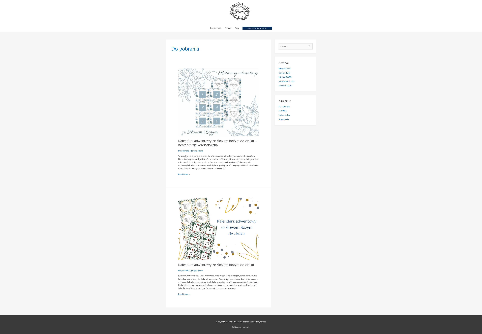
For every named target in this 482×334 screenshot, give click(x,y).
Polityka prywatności (241, 327)
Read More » (184, 174)
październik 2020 (286, 81)
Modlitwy (283, 110)
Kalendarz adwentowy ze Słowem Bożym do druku (216, 265)
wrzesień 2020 (285, 85)
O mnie (228, 28)
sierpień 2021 (284, 73)
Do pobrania (215, 28)
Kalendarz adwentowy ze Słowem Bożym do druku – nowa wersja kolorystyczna (217, 143)
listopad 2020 (285, 77)
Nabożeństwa (284, 115)
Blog (237, 28)
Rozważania (284, 119)
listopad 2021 (285, 69)
